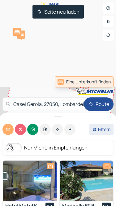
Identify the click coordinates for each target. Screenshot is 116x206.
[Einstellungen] (108, 21)
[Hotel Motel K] (30, 181)
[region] (30, 181)
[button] (21, 35)
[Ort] (108, 35)
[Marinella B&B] (87, 181)
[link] (84, 81)
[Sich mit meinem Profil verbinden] (108, 8)
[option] (8, 129)
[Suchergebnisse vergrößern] (58, 116)
